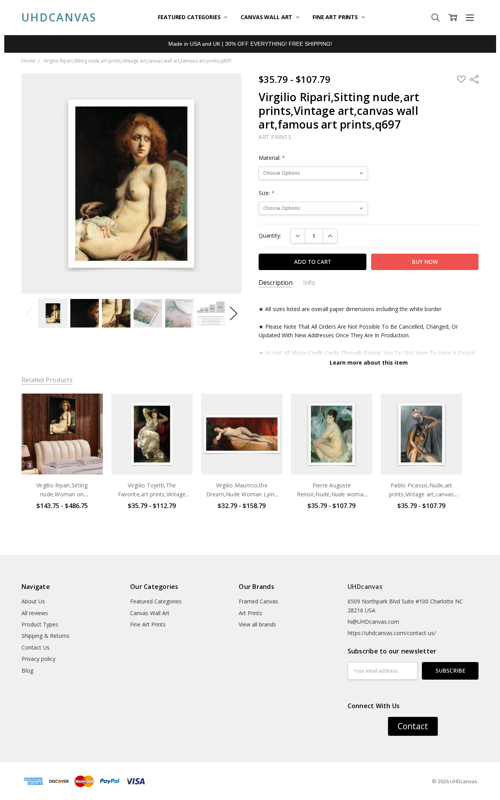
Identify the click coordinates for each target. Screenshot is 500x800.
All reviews (34, 613)
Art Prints (250, 613)
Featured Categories (190, 17)
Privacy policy (38, 658)
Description (276, 283)
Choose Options (62, 458)
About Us (33, 601)
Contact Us (35, 647)
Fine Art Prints (335, 17)
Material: (272, 157)
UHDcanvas (365, 586)
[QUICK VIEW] (89, 407)
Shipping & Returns (45, 635)
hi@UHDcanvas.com (373, 621)
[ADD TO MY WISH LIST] (89, 420)
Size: (267, 193)
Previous (29, 313)
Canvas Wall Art (267, 17)
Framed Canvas (258, 601)
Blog (27, 670)
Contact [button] (413, 726)
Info (309, 283)
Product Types (39, 624)
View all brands (257, 624)
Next (233, 313)
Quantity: (270, 235)
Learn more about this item (369, 362)
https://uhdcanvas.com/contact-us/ (392, 633)
